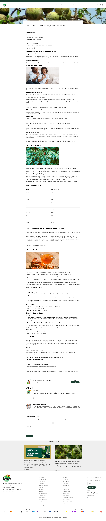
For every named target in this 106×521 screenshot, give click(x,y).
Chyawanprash (42, 497)
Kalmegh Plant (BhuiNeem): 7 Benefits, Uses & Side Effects (67, 461)
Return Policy (66, 481)
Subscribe (91, 487)
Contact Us (65, 479)
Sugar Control (43, 4)
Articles (64, 503)
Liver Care (58, 4)
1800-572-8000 (9, 489)
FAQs (64, 487)
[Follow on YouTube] (32, 398)
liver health (58, 118)
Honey (40, 501)
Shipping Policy (66, 489)
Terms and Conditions (68, 497)
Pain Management (43, 493)
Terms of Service (61, 419)
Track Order (78, 4)
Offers (70, 4)
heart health (36, 94)
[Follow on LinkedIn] (35, 398)
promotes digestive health (62, 134)
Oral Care (41, 503)
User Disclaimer (66, 495)
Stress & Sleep (42, 481)
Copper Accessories (43, 499)
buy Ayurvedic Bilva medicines (47, 181)
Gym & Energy (24, 4)
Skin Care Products (43, 505)
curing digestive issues (46, 57)
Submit (29, 436)
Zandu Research (66, 499)
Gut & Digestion (31, 4)
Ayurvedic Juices (42, 495)
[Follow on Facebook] (26, 398)
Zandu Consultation (67, 501)
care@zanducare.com (10, 487)
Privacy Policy (52, 419)
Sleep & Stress (37, 4)
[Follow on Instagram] (29, 398)
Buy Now (75, 382)
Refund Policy (66, 493)
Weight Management (51, 4)
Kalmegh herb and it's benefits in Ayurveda (36, 247)
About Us (83, 4)
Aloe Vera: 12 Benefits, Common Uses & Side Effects (34, 460)
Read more (26, 469)
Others (73, 4)
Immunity (66, 4)
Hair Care (62, 4)
